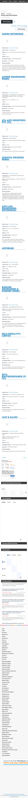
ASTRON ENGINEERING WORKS (13, 77)
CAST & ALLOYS (10, 417)
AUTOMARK (8, 248)
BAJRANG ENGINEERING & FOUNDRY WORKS (11, 289)
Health (10, 1)
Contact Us (22, 794)
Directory (13, 26)
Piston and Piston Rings (13, 48)
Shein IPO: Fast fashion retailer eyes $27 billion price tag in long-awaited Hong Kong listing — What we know (13, 598)
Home (3, 13)
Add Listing (21, 29)
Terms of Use (17, 794)
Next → (25, 457)
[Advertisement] (14, 779)
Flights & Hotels (22, 1)
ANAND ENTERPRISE (12, 33)
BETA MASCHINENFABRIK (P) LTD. (14, 376)
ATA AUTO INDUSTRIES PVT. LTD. (14, 121)
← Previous (3, 457)
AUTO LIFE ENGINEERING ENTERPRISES (9, 208)
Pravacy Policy (6, 794)
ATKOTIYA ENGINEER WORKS (13, 158)
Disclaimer (12, 794)
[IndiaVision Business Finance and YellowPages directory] (14, 7)
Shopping (15, 1)
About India (5, 1)
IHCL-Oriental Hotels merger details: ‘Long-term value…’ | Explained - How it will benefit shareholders (13, 610)
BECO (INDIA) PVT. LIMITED (11, 334)
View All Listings (22, 26)
